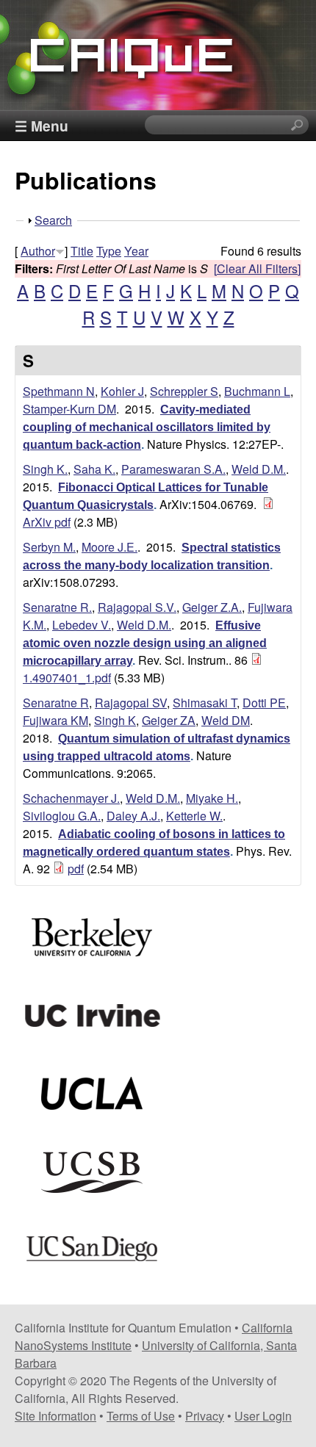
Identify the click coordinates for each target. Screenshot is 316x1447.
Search (53, 220)
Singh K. (45, 469)
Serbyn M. (49, 546)
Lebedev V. (81, 624)
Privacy (204, 1415)
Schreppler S (184, 391)
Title (82, 250)
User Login (263, 1415)
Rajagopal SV (131, 702)
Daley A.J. (133, 815)
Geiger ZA (168, 720)
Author (38, 250)
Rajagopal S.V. (137, 607)
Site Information (55, 1415)
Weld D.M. (258, 469)
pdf (76, 868)
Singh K (115, 720)
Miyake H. (212, 798)
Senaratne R (56, 702)
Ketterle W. (194, 815)
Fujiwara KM (55, 720)
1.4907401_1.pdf (67, 677)
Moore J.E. (109, 546)
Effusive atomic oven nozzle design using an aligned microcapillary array (145, 643)
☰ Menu (41, 125)
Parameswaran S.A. (173, 469)
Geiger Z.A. (212, 607)
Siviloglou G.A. (62, 815)
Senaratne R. (57, 607)
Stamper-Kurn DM (69, 408)
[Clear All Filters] (257, 268)
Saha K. (94, 469)
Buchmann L (257, 391)
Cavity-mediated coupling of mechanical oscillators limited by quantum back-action (146, 427)
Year (136, 250)
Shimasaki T (205, 702)
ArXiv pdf (47, 521)
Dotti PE (264, 702)
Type (108, 250)
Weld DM (225, 720)
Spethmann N (59, 391)
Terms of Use (141, 1415)
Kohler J (122, 391)
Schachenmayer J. (71, 798)
